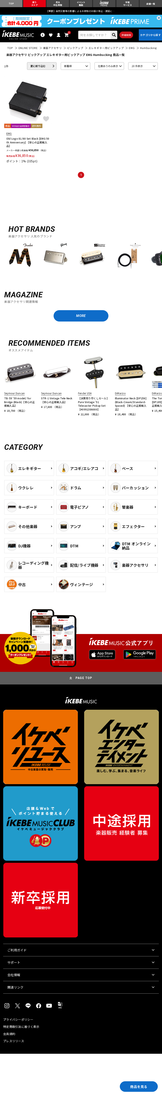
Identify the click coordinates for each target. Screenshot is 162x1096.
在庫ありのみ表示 (108, 66)
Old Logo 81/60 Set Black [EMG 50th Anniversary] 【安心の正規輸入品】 (27, 142)
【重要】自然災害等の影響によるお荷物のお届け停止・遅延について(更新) (81, 11)
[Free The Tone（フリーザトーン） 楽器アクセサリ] (127, 256)
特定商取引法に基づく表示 (21, 1026)
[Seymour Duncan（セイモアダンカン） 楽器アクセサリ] (92, 256)
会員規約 (9, 1033)
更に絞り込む (38, 66)
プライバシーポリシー (18, 1019)
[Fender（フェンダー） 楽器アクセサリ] (20, 256)
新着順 (68, 66)
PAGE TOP (84, 678)
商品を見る (138, 1086)
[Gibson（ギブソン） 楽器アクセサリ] (56, 256)
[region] (81, 258)
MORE (81, 316)
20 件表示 (137, 66)
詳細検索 (126, 35)
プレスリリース (13, 1040)
